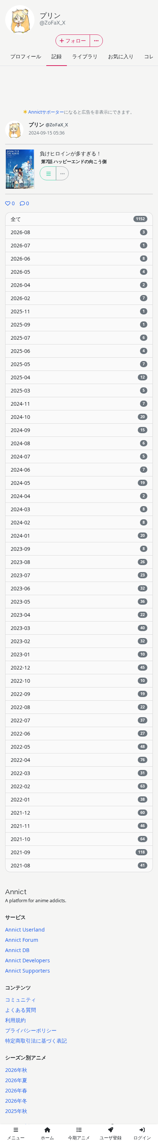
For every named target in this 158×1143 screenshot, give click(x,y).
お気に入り (121, 56)
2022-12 (78, 667)
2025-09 (78, 324)
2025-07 (78, 337)
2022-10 (78, 680)
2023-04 (78, 614)
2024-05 (78, 482)
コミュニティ (20, 999)
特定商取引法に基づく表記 (36, 1040)
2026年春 (16, 1090)
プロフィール (25, 56)
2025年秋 (16, 1110)
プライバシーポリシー (31, 1030)
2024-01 (78, 535)
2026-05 (78, 271)
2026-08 (78, 232)
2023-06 (78, 588)
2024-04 (78, 496)
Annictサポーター (46, 112)
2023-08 (78, 561)
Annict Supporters (27, 970)
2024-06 (78, 469)
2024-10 (78, 416)
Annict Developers (27, 960)
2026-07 (78, 245)
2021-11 (78, 825)
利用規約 (15, 1020)
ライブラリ (85, 56)
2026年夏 (16, 1080)
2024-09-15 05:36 (47, 133)
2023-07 (78, 575)
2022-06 (78, 733)
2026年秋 (16, 1069)
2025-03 (78, 390)
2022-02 (78, 786)
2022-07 (78, 720)
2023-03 (78, 627)
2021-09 (78, 852)
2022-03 (78, 773)
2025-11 (78, 311)
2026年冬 (16, 1100)
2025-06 (78, 350)
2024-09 (78, 430)
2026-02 (78, 298)
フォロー (75, 40)
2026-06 (78, 258)
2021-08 (78, 865)
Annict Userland (25, 929)
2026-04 (78, 284)
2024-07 (78, 456)
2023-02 (78, 641)
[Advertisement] (79, 89)
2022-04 (78, 759)
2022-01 (78, 799)
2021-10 (78, 839)
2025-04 (78, 377)
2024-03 (78, 509)
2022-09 (78, 693)
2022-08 (78, 707)
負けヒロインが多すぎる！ (70, 153)
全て (78, 218)
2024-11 (78, 403)
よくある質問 (20, 1009)
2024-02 (78, 522)
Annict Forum (21, 939)
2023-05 (78, 601)
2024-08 (78, 443)
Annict (15, 892)
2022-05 (78, 746)
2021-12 (78, 812)
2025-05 (78, 364)
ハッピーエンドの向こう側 (74, 161)
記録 (56, 56)
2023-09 (78, 548)
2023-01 (78, 654)
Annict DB (17, 950)
